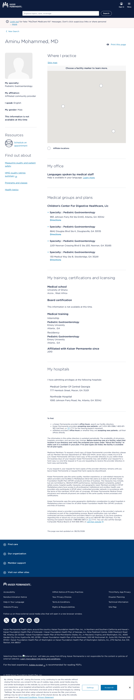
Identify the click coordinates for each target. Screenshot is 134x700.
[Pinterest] (28, 620)
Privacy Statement (46, 697)
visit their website (94, 522)
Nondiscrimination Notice (15, 597)
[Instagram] (36, 620)
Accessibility (9, 592)
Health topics (11, 189)
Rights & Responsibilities (63, 607)
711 (68, 428)
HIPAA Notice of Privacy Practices (67, 592)
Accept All (109, 688)
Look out (14, 21)
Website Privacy (10, 607)
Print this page (118, 44)
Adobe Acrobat (36, 665)
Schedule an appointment (20, 144)
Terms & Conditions (61, 602)
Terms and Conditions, (28, 697)
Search (106, 13)
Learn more (89, 177)
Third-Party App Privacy (120, 592)
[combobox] (60, 13)
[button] (113, 131)
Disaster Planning (117, 597)
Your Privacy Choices (61, 597)
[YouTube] (21, 620)
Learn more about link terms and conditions (40, 659)
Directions (55, 220)
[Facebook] (13, 620)
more (14, 24)
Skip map (52, 62)
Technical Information (118, 602)
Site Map (112, 607)
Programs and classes (16, 183)
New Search (13, 31)
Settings (90, 688)
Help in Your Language (13, 602)
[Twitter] (6, 620)
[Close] (130, 687)
